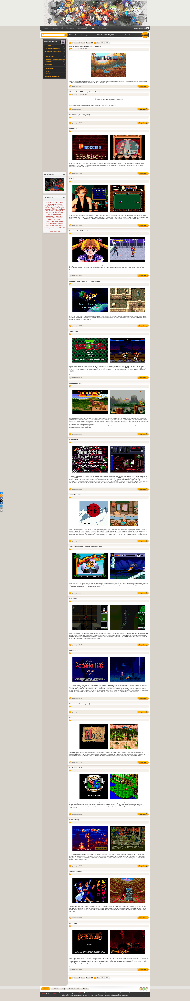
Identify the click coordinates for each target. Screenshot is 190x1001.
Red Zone (73, 598)
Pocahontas (73, 650)
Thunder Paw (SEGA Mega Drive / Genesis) (85, 92)
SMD (46, 212)
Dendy (61, 202)
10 (92, 42)
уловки (62, 228)
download (50, 204)
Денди (62, 212)
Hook (71, 717)
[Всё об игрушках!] (144, 990)
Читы (61, 221)
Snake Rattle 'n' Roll (76, 768)
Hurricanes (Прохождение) (79, 115)
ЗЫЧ (48, 214)
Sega (63, 209)
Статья (58, 219)
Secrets (58, 209)
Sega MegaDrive (59, 211)
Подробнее (142, 86)
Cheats (55, 202)
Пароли (49, 217)
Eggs (54, 204)
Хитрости (50, 221)
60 (98, 42)
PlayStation (59, 206)
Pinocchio (73, 128)
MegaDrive (48, 206)
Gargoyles (73, 923)
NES (54, 206)
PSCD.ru (53, 994)
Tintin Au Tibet (74, 495)
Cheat (48, 202)
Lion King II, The (75, 383)
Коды (53, 214)
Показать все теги (54, 231)
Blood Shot (73, 440)
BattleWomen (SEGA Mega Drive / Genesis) (85, 46)
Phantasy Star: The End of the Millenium (84, 281)
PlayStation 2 (49, 207)
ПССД (44, 994)
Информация (49, 68)
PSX (53, 209)
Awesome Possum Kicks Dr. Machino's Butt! (85, 546)
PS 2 (57, 207)
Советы (51, 219)
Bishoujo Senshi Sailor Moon (80, 231)
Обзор (58, 214)
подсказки (49, 225)
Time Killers (73, 331)
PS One (61, 207)
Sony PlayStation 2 (54, 212)
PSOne (49, 209)
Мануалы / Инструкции (52, 76)
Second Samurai (75, 871)
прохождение (59, 225)
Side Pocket (73, 179)
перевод (60, 223)
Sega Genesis (49, 211)
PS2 (45, 209)
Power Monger (74, 820)
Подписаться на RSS (140, 28)
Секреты (58, 216)
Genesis (59, 204)
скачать (55, 228)
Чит (56, 221)
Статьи (47, 71)
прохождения (48, 228)
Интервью (48, 74)
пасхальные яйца (51, 223)
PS (54, 207)
